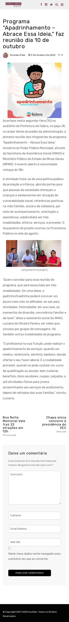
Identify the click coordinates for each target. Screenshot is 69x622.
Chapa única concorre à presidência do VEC (54, 424)
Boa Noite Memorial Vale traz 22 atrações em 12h (14, 426)
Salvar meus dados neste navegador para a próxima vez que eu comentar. (34, 556)
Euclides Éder (18, 55)
